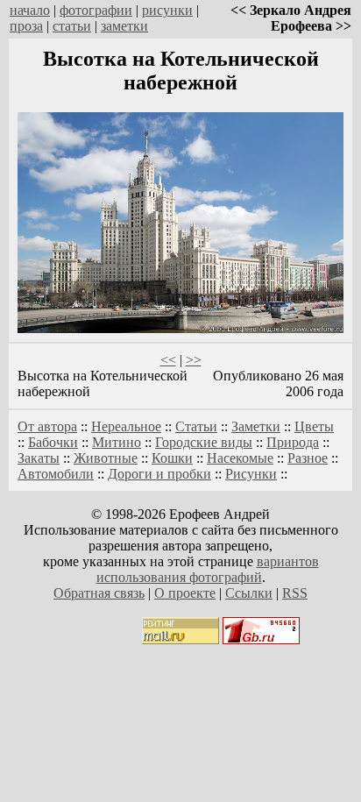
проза (26, 25)
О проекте (185, 593)
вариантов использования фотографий (207, 569)
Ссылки (249, 593)
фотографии (96, 10)
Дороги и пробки (159, 473)
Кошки (172, 458)
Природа (292, 442)
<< (168, 359)
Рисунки (251, 473)
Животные (106, 458)
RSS (295, 593)
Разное (307, 458)
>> (194, 359)
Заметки (255, 426)
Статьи (196, 426)
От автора (47, 426)
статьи (72, 25)
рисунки (167, 10)
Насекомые (240, 458)
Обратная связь (99, 593)
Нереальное (126, 426)
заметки (124, 25)
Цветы (314, 426)
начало (30, 10)
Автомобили (56, 473)
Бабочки (53, 442)
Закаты (39, 458)
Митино (116, 442)
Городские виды (203, 442)
